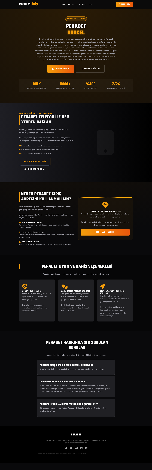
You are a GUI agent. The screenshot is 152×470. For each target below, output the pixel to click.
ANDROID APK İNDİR (36, 161)
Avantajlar (72, 4)
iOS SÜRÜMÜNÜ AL (36, 169)
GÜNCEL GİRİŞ (124, 4)
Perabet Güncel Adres (79, 453)
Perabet (28, 4)
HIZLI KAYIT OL (63, 68)
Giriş (63, 4)
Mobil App (82, 4)
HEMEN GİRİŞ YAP (92, 68)
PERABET (76, 435)
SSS (90, 4)
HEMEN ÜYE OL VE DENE (105, 232)
